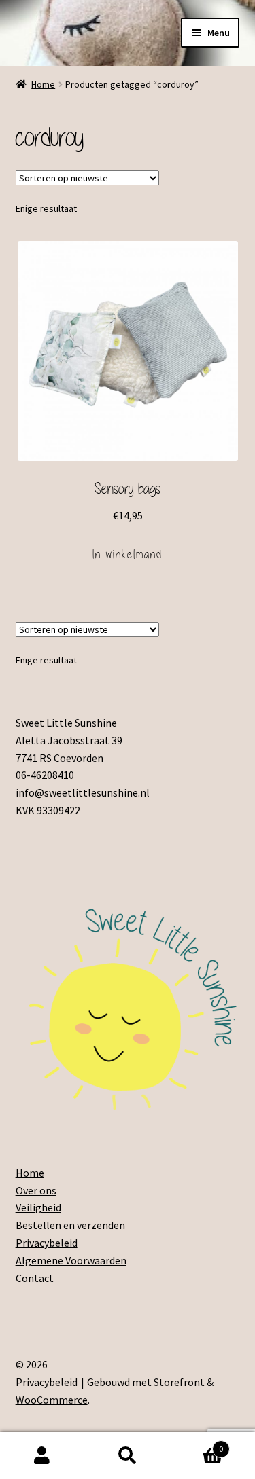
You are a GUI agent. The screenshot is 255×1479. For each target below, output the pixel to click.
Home (43, 84)
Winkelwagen (196, 1444)
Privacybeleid (47, 1242)
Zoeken (127, 1456)
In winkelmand (127, 554)
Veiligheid (38, 1207)
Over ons (36, 1190)
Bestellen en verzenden (70, 1225)
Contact (35, 1278)
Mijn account (42, 1456)
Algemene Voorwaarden (71, 1260)
